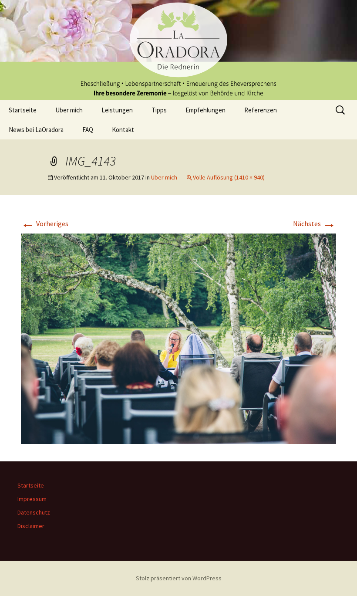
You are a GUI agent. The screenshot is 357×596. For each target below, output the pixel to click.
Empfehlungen (205, 110)
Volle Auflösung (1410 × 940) (229, 177)
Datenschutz (33, 512)
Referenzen (260, 110)
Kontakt (123, 129)
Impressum (32, 499)
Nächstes (314, 223)
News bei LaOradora (36, 129)
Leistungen (117, 110)
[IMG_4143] (178, 337)
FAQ (87, 129)
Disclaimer (30, 526)
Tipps (159, 110)
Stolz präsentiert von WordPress (179, 578)
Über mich (69, 110)
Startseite (23, 110)
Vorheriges (44, 223)
